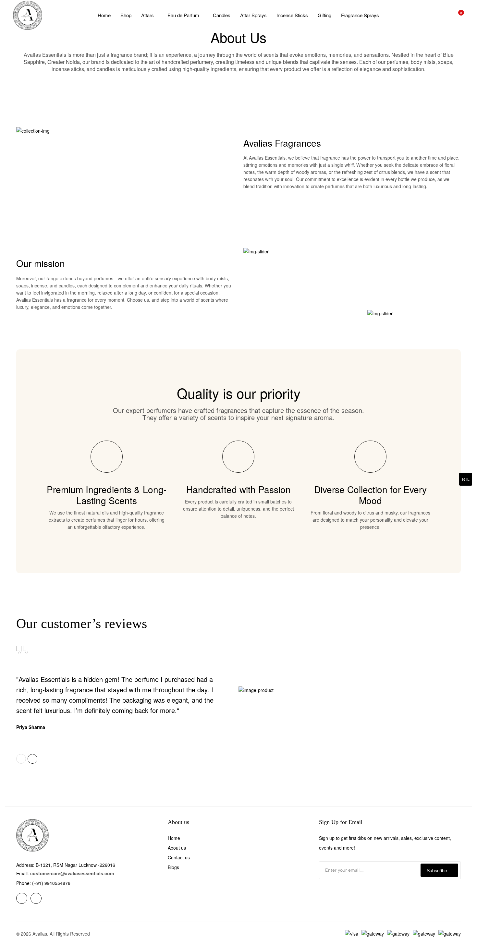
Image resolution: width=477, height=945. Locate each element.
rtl (466, 479)
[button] (21, 759)
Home (104, 15)
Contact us (179, 857)
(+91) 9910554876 (51, 883)
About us (177, 847)
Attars (147, 15)
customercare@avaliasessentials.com (72, 873)
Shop (125, 15)
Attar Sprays (253, 15)
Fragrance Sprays (360, 15)
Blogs (173, 867)
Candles (221, 15)
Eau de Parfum (183, 15)
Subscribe (437, 870)
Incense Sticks (292, 15)
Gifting (324, 15)
